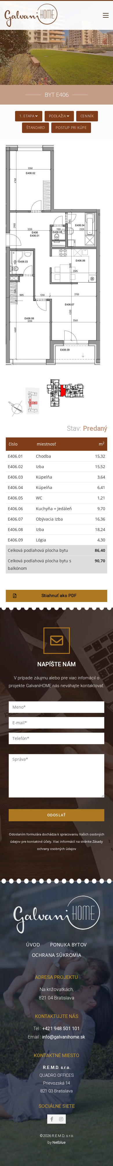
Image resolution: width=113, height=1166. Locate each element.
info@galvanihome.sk (63, 1037)
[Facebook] (52, 1119)
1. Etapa (27, 116)
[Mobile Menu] (106, 15)
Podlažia (58, 116)
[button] (56, 596)
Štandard (35, 127)
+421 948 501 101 (61, 1028)
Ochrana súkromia (56, 955)
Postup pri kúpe (71, 127)
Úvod (33, 944)
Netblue (58, 1142)
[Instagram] (61, 1119)
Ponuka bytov (68, 944)
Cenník (87, 116)
